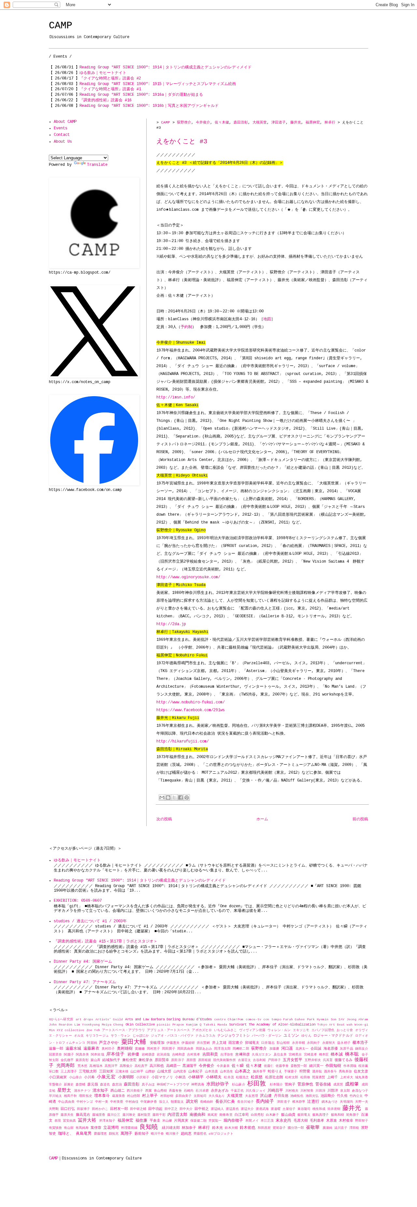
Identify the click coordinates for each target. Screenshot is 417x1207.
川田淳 (320, 1091)
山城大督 (164, 1071)
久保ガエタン (262, 1054)
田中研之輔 (138, 1109)
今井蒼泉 (223, 1066)
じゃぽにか (141, 1036)
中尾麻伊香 (148, 1102)
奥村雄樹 (125, 1048)
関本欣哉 (97, 1054)
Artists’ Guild (109, 1019)
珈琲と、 (66, 1133)
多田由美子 (183, 1096)
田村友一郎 (119, 1109)
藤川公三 (113, 1115)
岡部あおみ (204, 1049)
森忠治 (117, 1084)
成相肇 (352, 1084)
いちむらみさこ (225, 1030)
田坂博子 (83, 1109)
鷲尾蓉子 (279, 1128)
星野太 (64, 1090)
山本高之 (243, 1071)
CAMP (60, 25)
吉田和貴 (210, 1054)
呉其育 (328, 1060)
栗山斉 (95, 1060)
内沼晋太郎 (177, 1115)
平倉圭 (155, 1121)
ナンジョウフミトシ (233, 1036)
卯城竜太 (252, 1043)
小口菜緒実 (58, 1077)
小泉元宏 (106, 1077)
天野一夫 (361, 1102)
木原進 (331, 1121)
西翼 (148, 1091)
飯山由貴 (288, 1115)
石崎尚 (189, 1091)
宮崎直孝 (310, 1054)
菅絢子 (290, 1084)
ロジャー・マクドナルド (333, 1036)
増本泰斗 (102, 1096)
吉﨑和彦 (242, 1054)
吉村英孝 (193, 1054)
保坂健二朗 (198, 1121)
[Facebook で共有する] (180, 797)
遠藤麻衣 (91, 1048)
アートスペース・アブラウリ (123, 1030)
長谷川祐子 (245, 1102)
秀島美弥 (345, 1071)
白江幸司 (242, 1115)
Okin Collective (140, 1025)
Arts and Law (137, 1019)
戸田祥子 (274, 1060)
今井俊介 (203, 122)
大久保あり (216, 1096)
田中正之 (171, 1109)
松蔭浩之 (242, 1077)
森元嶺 (92, 1084)
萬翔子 (126, 1133)
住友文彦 (361, 1071)
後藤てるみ (343, 1060)
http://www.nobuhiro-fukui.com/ (190, 702)
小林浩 (180, 1077)
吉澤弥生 (226, 1054)
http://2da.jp (171, 624)
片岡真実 (181, 1121)
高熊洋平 (111, 1066)
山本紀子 (195, 1071)
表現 (57, 1121)
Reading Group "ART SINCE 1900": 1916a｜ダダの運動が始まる (141, 95)
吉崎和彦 (178, 1054)
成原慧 (338, 1084)
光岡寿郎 (65, 1065)
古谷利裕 (259, 1060)
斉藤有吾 (175, 1091)
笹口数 (54, 1071)
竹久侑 (342, 1096)
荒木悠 (82, 1066)
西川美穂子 (135, 1091)
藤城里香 (98, 1115)
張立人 (164, 1102)
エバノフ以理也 (323, 1030)
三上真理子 (69, 1071)
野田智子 (361, 1121)
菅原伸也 (305, 1084)
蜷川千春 (157, 1134)
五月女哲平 (292, 1060)
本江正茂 (267, 1121)
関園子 (69, 1054)
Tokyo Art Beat (331, 1025)
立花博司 (111, 1128)
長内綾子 (265, 1101)
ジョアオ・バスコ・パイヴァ (172, 1036)
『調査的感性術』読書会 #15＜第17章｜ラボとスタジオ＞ (105, 941)
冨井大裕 (87, 1120)
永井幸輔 (298, 1043)
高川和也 (157, 1066)
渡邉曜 (275, 1109)
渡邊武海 (262, 1109)
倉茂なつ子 (360, 1091)
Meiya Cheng (112, 1025)
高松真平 (141, 1066)
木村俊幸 (346, 1121)
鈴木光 (217, 1128)
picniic (163, 1025)
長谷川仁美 (225, 1101)
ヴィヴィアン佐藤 (252, 1030)
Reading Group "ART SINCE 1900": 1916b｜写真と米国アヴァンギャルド (149, 106)
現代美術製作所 (224, 1060)
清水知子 (100, 1090)
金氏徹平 (67, 1060)
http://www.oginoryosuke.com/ (188, 577)
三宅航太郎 (88, 1071)
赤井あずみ (220, 1091)
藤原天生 (67, 1115)
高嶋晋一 (173, 1066)
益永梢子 (343, 1043)
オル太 (79, 1036)
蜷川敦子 (172, 1134)
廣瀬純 (327, 1128)
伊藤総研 (187, 1043)
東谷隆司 (303, 1109)
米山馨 (167, 1121)
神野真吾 (197, 1084)
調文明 (192, 1101)
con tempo (272, 1019)
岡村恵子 (153, 1049)
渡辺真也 (232, 1109)
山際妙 (150, 1071)
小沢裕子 (142, 1077)
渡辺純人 (217, 1109)
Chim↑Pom (235, 1019)
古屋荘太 (244, 1060)
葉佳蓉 (96, 1128)
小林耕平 (196, 1077)
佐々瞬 (237, 1066)
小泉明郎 (126, 1077)
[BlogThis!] (168, 797)
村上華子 (150, 1096)
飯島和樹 (337, 1115)
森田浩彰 (241, 122)
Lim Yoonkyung (87, 1025)
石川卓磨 (201, 1091)
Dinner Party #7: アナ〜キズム (85, 982)
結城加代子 (111, 1060)
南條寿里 (225, 1115)
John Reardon (60, 1025)
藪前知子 (142, 1134)
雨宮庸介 (235, 1043)
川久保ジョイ (255, 1091)
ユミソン (291, 1035)
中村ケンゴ (85, 1102)
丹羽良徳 (281, 1096)
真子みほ (148, 1084)
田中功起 (155, 1109)
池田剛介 (328, 1096)
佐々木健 (222, 122)
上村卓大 (346, 1077)
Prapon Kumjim (185, 1025)
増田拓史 (85, 1096)
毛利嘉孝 (317, 1121)
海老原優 (331, 1049)
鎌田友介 (361, 1049)
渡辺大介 (247, 1109)
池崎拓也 (296, 1096)
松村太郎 (291, 1077)
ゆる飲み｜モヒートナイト (102, 73)
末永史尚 (283, 1120)
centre (220, 1019)
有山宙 (69, 1128)
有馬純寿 (82, 1128)
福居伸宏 (313, 122)
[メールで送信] (162, 797)
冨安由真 (69, 1121)
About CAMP (65, 122)
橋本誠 (336, 1054)
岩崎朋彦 (148, 1054)
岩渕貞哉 (163, 1054)
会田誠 (315, 1049)
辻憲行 (313, 1101)
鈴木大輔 (231, 1128)
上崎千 (332, 1077)
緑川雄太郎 (171, 1128)
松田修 (305, 1077)
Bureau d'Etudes (197, 1019)
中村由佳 (131, 1102)
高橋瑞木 (95, 1066)
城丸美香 (361, 1077)
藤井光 (295, 122)
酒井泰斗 (330, 1071)
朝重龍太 (177, 1102)
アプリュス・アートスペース (168, 1030)
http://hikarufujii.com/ (182, 741)
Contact (62, 135)
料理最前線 (129, 1128)
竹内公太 (356, 1096)
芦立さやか (109, 1043)
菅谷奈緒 (323, 1084)
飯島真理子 (320, 1115)
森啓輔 (80, 1084)
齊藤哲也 (200, 1134)
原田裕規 (204, 1060)
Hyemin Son (326, 1019)
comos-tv (253, 1019)
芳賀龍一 (215, 1121)
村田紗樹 (166, 1096)
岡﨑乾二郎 (241, 1049)
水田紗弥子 (217, 1084)
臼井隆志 (267, 1043)
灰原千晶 (346, 1049)
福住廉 (141, 1120)
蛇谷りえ (275, 1071)
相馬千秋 (70, 1096)
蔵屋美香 (118, 1096)
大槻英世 (259, 122)
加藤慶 (274, 1049)
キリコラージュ (97, 1036)
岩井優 (133, 1054)
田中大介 (186, 1109)
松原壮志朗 (274, 1077)
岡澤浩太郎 (222, 1049)
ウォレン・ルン (279, 1030)
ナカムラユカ (205, 1036)
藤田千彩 (158, 1115)
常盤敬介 (55, 1084)
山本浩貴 (211, 1071)
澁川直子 (340, 1128)
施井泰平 (259, 1071)
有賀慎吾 (55, 1128)
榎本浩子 (360, 1043)
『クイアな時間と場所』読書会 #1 (110, 89)
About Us (63, 141)
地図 (267, 319)
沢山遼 (266, 1096)
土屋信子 (288, 1109)
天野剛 (54, 1109)
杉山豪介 (238, 1084)
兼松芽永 (145, 1060)
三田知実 (106, 1071)
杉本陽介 (276, 1084)
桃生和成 (318, 1109)
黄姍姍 (140, 1049)
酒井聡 (317, 1071)
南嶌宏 (212, 1115)
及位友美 (280, 1054)
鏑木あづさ (330, 1102)
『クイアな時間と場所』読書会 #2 (110, 78)
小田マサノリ (162, 1077)
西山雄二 (117, 1091)
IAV (341, 1019)
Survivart (238, 1025)
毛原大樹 (301, 1121)
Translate (97, 165)
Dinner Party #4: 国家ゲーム (83, 961)
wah (349, 1025)
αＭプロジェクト (220, 1134)
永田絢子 (313, 1043)
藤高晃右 (83, 1115)
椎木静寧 (298, 1102)
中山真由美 (66, 1102)
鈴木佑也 (247, 1128)
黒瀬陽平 (189, 1066)
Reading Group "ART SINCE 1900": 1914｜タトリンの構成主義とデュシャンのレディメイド (165, 67)
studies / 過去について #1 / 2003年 (90, 921)
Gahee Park (304, 1019)
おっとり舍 (345, 1030)
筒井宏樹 (333, 1109)
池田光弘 (312, 1096)
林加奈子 (189, 1128)
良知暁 (148, 1127)
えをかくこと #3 (181, 141)
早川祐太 (55, 1096)
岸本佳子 (115, 1054)
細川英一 (316, 1066)
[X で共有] (174, 797)
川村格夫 (291, 1091)
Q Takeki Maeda (213, 1025)
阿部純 (92, 1043)
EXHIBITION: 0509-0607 (78, 900)
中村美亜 (116, 1102)
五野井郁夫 (313, 1060)
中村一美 (101, 1102)
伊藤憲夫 (173, 1043)
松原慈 (257, 1077)
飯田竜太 (303, 1115)
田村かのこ (100, 1109)
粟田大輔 (133, 1042)
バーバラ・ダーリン (266, 1036)
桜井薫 (363, 1066)
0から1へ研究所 (61, 1019)
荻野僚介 (184, 122)
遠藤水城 (73, 1048)
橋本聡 (352, 1054)
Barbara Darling (165, 1019)
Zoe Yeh (93, 1030)
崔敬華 (313, 1127)
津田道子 (278, 122)
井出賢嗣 (203, 1043)
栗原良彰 (82, 1060)
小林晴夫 (214, 1077)
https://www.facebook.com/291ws (190, 710)
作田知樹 (333, 1066)
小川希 (89, 1077)
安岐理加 (157, 1043)
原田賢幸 (162, 1060)
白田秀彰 (257, 1115)
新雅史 (69, 1084)
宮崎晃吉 (295, 1054)
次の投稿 (164, 819)
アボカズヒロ (202, 1030)
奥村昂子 (108, 1049)
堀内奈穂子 (233, 1120)
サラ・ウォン (121, 1036)
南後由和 (197, 1115)
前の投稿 (360, 819)
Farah (288, 1019)
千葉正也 (237, 1091)
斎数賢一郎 (299, 1066)
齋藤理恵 (100, 1134)
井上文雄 (219, 1043)
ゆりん (306, 1036)
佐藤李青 (282, 1066)
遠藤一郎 (56, 1049)
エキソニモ (301, 1030)
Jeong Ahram (357, 1019)
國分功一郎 (296, 1128)
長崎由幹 (206, 1102)
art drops (84, 1019)
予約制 (186, 327)
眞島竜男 (84, 1133)
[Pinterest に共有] (186, 797)
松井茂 (229, 1077)
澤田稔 (354, 1128)
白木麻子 (272, 1115)
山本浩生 (226, 1071)
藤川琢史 (129, 1115)
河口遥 (287, 1048)
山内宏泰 (179, 1071)
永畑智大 (328, 1043)
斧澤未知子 (107, 1121)
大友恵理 (251, 1096)
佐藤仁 (269, 1066)
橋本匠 (324, 1054)
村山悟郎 (133, 1096)
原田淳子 (177, 1060)
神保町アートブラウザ (173, 1084)
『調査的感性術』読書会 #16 (105, 100)
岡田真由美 (185, 1049)
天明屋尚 (346, 1102)
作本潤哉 (349, 1066)
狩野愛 (304, 1071)
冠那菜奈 (55, 1054)
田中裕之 (201, 1109)
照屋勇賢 (318, 1077)
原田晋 (191, 1060)
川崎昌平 (275, 1090)
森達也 (105, 1084)
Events (60, 128)
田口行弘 (68, 1109)
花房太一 (302, 1049)
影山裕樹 (283, 1043)
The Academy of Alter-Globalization (282, 1025)
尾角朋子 (352, 1115)
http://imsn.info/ (175, 397)
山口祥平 (136, 1071)
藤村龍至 (144, 1115)
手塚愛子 (290, 1071)
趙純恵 (186, 1134)
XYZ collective (70, 1030)
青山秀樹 (160, 1091)
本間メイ (251, 1121)
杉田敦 (256, 1083)
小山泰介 (75, 1077)
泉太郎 (345, 1091)
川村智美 (306, 1091)
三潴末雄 (121, 1071)
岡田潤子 (168, 1049)
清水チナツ (82, 1091)
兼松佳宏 (129, 1060)
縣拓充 (114, 1134)
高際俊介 (126, 1066)
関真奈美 (82, 1054)
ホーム (262, 819)
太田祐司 (200, 1096)
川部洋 (332, 1091)
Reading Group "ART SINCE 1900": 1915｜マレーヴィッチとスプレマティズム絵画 (157, 84)
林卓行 (329, 122)
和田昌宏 (264, 1128)
